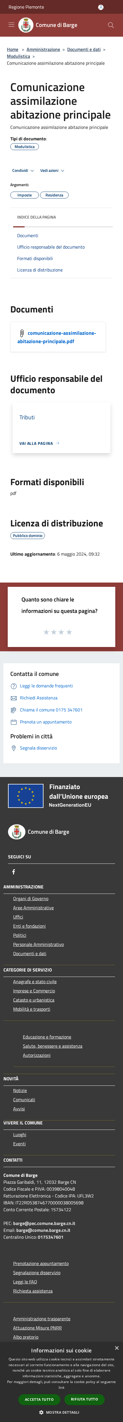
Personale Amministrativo (38, 944)
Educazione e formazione (47, 1036)
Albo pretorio (25, 1337)
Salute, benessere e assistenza (52, 1046)
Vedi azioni (49, 170)
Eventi (19, 1143)
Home (12, 49)
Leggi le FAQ (25, 1281)
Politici (19, 935)
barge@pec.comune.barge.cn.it (44, 1223)
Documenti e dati (84, 49)
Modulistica (18, 56)
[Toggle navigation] (11, 24)
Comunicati (24, 1099)
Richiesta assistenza (33, 1290)
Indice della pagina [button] (36, 217)
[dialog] (61, 1382)
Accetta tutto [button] (39, 1399)
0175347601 (51, 1237)
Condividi (20, 170)
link (61, 1387)
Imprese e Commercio (34, 990)
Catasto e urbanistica (33, 999)
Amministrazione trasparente (41, 1318)
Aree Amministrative (33, 907)
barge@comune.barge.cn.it (43, 1230)
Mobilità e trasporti (31, 1009)
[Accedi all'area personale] (100, 7)
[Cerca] (111, 25)
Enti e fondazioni (29, 926)
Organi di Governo (30, 898)
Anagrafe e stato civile (35, 981)
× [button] (116, 1348)
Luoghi (19, 1134)
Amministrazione (43, 49)
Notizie (20, 1090)
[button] (61, 1412)
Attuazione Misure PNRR (37, 1327)
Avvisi (19, 1108)
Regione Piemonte (26, 6)
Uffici (18, 916)
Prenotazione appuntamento (41, 1263)
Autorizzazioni (37, 1055)
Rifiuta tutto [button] (84, 1399)
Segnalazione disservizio (36, 1272)
